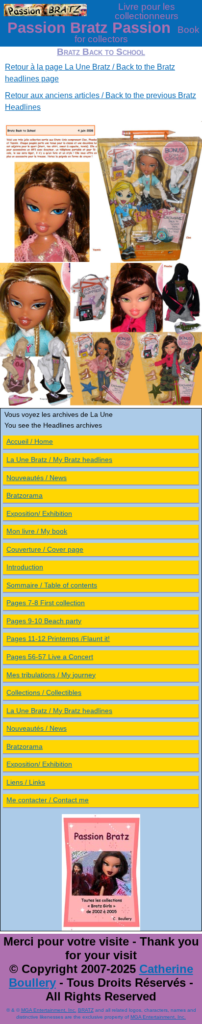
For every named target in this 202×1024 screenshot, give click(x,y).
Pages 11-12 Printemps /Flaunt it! (58, 638)
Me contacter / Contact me (47, 800)
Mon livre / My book (36, 531)
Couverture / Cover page (44, 549)
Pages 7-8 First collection (45, 603)
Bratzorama (24, 495)
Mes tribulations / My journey (51, 675)
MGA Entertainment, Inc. (48, 1010)
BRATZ (86, 1010)
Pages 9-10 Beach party (43, 621)
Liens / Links (25, 782)
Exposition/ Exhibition (39, 513)
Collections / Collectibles (43, 692)
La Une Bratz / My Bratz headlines (59, 459)
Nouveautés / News (36, 478)
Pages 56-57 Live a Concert (49, 657)
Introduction (24, 567)
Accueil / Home (29, 441)
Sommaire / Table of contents (51, 585)
